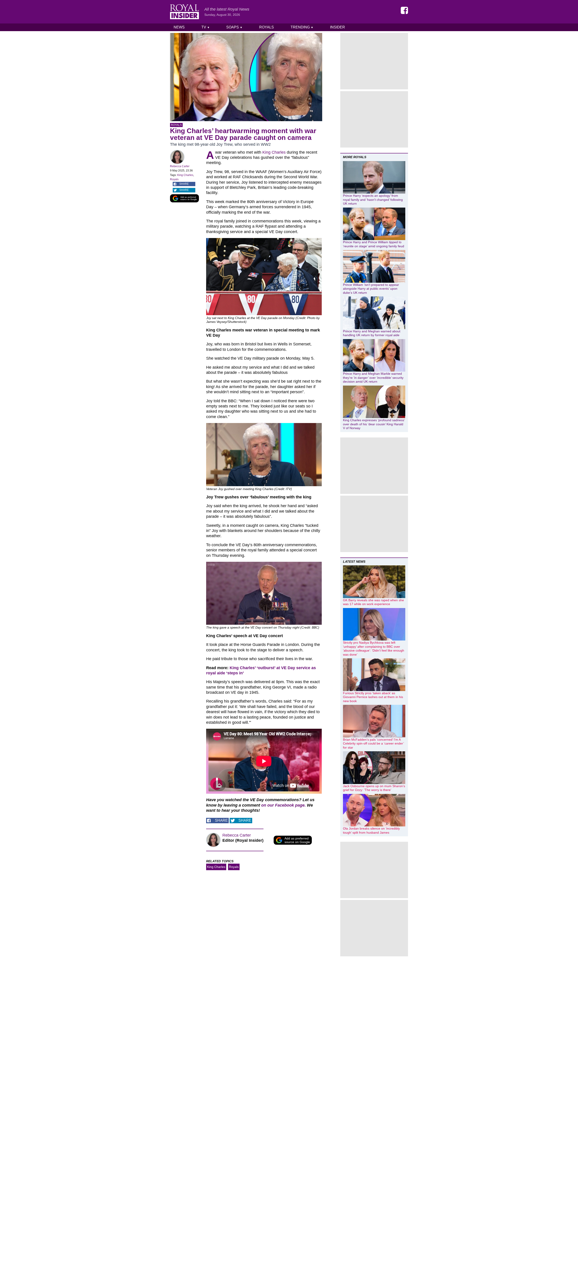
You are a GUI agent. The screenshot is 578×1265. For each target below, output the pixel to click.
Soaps (234, 27)
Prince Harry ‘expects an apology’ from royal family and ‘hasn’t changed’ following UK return (373, 199)
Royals (266, 27)
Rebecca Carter (179, 166)
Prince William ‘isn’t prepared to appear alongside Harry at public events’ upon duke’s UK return (371, 288)
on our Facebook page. (283, 805)
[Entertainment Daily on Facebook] (404, 10)
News (179, 27)
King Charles (185, 175)
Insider (337, 27)
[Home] (184, 12)
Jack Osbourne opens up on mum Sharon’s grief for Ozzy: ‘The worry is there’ (374, 788)
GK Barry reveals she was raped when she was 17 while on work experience (373, 602)
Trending (302, 27)
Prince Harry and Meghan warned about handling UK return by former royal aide (371, 333)
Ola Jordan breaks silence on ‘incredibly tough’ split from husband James (371, 830)
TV (205, 27)
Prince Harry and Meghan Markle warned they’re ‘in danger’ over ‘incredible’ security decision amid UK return (373, 377)
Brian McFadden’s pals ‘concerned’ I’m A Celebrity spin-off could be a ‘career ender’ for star (373, 743)
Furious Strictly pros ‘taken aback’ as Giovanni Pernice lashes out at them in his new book (373, 697)
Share (184, 183)
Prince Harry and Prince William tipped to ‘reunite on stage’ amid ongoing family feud (373, 244)
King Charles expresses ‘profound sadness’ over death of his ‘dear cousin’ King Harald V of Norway (374, 424)
